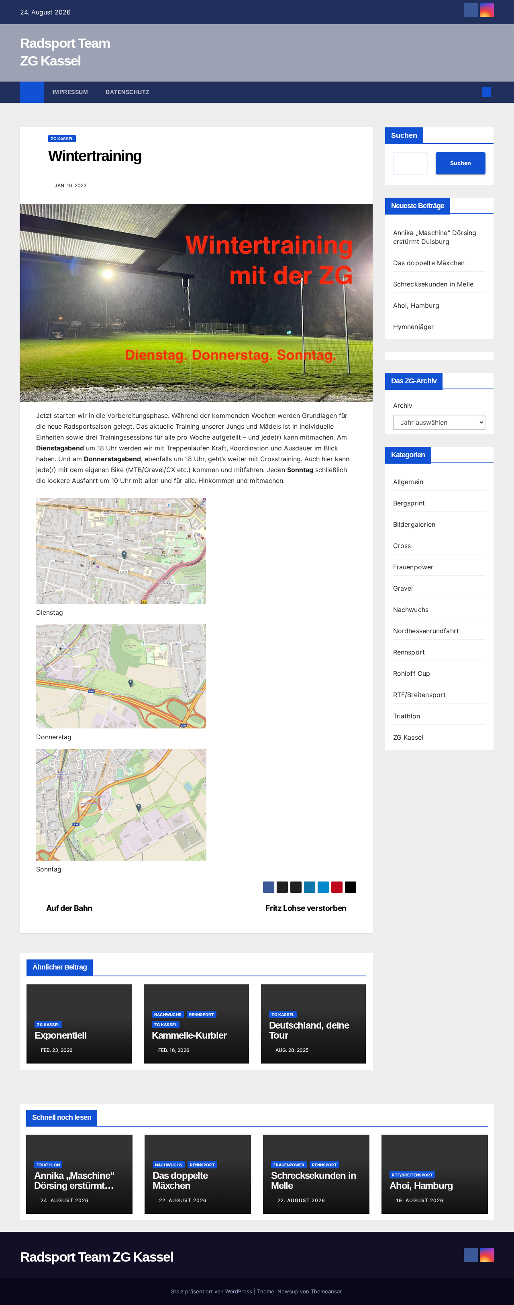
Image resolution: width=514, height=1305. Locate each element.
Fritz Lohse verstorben (306, 908)
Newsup (287, 1291)
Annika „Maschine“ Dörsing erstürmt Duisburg (74, 1185)
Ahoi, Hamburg (416, 305)
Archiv (402, 405)
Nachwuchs (168, 1014)
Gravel (403, 588)
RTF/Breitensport (419, 695)
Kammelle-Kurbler (189, 1035)
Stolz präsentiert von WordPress (212, 1291)
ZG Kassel (62, 138)
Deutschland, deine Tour (309, 1030)
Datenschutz (128, 92)
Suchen (404, 135)
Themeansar (326, 1291)
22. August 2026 (183, 1200)
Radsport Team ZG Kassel (96, 1256)
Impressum (70, 92)
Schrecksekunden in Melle (433, 284)
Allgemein (408, 482)
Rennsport (201, 1014)
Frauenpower (413, 567)
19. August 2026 (420, 1200)
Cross (402, 546)
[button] (473, 92)
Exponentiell (61, 1035)
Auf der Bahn (69, 908)
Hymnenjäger (413, 327)
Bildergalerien (414, 524)
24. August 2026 (65, 1200)
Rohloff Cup (411, 673)
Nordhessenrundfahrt (426, 631)
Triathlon (406, 716)
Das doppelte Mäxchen (429, 263)
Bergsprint (409, 503)
